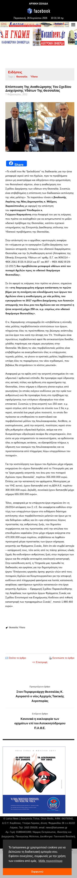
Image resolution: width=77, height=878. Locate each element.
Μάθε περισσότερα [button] (50, 860)
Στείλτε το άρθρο (17, 658)
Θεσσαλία (21, 76)
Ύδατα (34, 76)
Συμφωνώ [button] (37, 871)
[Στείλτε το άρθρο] (6, 658)
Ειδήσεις (15, 72)
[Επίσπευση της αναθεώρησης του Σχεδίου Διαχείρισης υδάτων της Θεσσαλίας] (39, 127)
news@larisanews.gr (56, 827)
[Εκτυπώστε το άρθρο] (50, 658)
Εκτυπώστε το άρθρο (63, 658)
